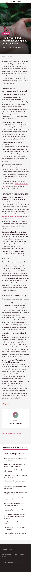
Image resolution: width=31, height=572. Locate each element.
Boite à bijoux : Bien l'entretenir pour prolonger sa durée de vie (14, 482)
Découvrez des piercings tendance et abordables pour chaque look (14, 465)
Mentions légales (12, 562)
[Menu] (25, 1)
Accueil (3, 56)
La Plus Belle (15, 1)
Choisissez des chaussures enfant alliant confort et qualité (15, 487)
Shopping (6, 33)
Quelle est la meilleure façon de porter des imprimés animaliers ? (15, 504)
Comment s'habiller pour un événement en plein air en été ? (15, 493)
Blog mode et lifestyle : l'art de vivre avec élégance (14, 528)
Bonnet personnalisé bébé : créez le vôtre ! (14, 522)
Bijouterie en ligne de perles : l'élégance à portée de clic (15, 498)
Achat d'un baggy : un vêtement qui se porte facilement (14, 509)
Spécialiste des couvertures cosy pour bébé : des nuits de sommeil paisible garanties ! (14, 516)
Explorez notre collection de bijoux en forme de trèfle (14, 470)
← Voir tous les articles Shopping (11, 433)
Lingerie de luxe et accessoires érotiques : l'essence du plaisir (15, 476)
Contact (21, 562)
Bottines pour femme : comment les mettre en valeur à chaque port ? (14, 454)
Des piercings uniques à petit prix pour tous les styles (15, 459)
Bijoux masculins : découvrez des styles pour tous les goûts (15, 534)
